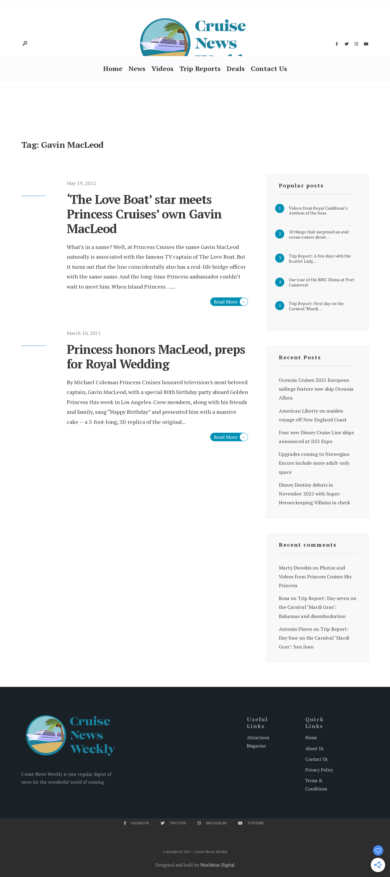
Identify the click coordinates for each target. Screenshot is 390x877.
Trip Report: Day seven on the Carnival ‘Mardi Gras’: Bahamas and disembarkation (317, 607)
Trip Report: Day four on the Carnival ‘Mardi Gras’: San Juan (314, 638)
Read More (230, 301)
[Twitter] (346, 44)
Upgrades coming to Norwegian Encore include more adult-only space (314, 463)
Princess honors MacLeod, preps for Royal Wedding (156, 356)
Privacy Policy (319, 770)
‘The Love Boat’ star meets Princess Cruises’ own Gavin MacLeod (144, 213)
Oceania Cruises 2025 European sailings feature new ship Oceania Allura (316, 389)
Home (112, 68)
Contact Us (269, 68)
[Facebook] (336, 44)
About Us (314, 748)
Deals (236, 68)
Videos (162, 68)
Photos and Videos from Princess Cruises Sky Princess (315, 576)
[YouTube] (366, 44)
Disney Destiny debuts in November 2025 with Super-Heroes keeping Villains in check (314, 493)
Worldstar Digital (217, 865)
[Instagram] (356, 44)
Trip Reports (200, 68)
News (137, 68)
